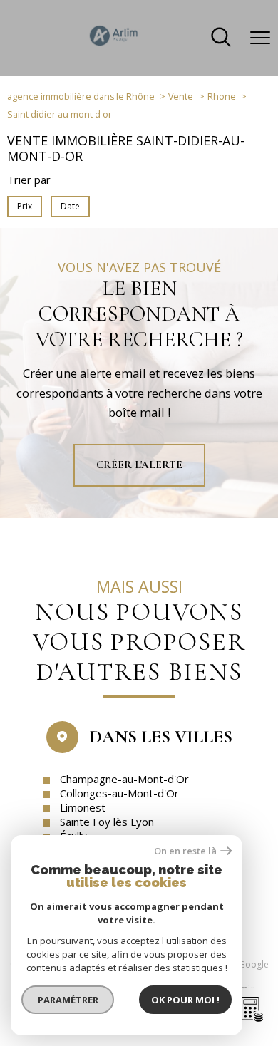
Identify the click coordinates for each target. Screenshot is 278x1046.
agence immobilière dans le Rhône (81, 96)
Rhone (221, 96)
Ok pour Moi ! (185, 999)
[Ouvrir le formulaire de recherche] (221, 38)
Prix (24, 206)
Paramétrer (68, 999)
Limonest (82, 807)
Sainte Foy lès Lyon (107, 821)
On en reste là (185, 851)
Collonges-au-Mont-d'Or (119, 793)
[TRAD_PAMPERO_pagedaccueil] (114, 45)
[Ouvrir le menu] (260, 38)
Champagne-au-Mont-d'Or (124, 779)
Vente (180, 96)
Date (70, 206)
